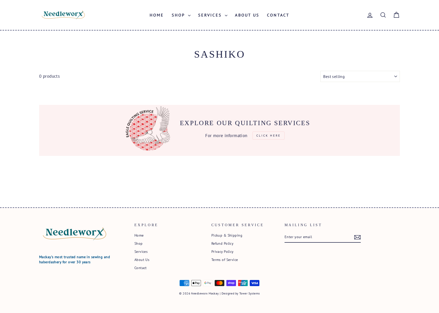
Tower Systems (249, 293)
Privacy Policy (222, 251)
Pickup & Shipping (226, 235)
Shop (179, 15)
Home (157, 15)
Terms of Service (224, 259)
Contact (278, 15)
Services (211, 15)
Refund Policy (222, 243)
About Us (247, 15)
